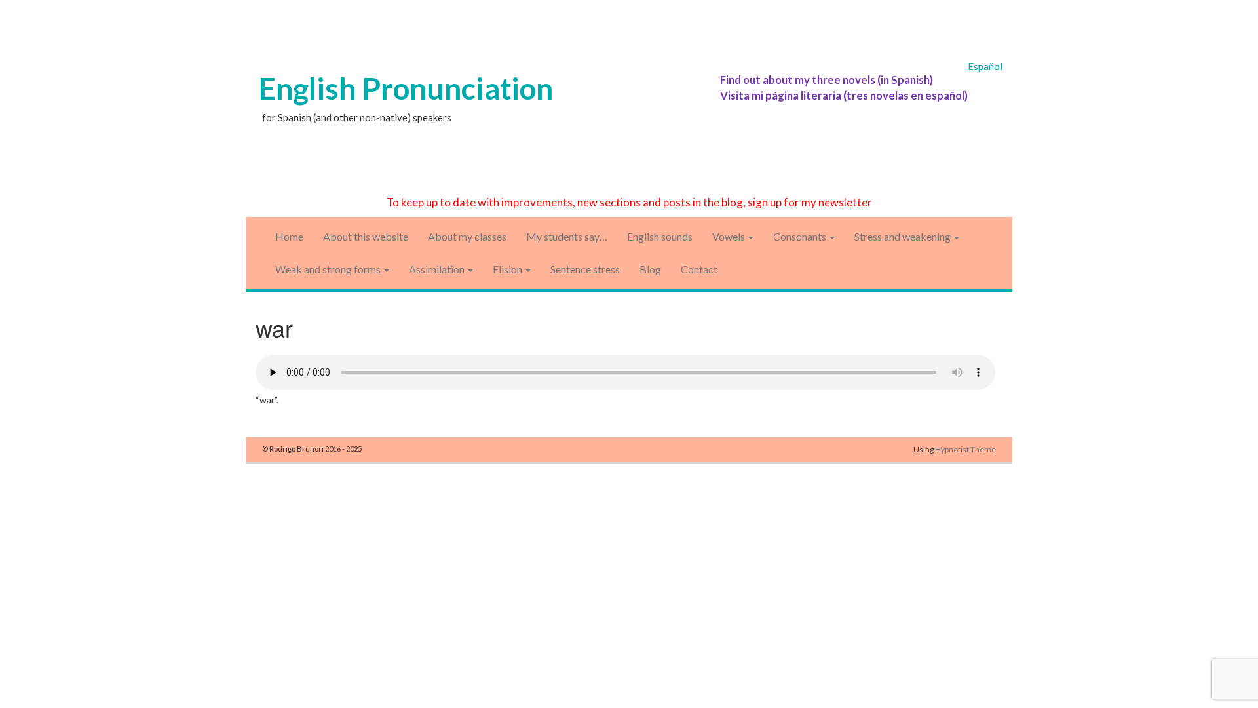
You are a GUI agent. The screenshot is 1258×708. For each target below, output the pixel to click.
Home (289, 236)
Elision (508, 269)
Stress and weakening (903, 236)
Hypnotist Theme (965, 449)
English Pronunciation (406, 88)
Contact (699, 269)
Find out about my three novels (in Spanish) (826, 80)
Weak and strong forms (329, 269)
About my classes (467, 236)
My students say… (566, 236)
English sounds (660, 236)
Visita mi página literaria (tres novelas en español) (844, 95)
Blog (650, 269)
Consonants (800, 236)
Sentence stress (585, 269)
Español (985, 66)
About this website (365, 236)
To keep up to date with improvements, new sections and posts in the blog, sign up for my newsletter (629, 202)
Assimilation (438, 269)
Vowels (729, 236)
